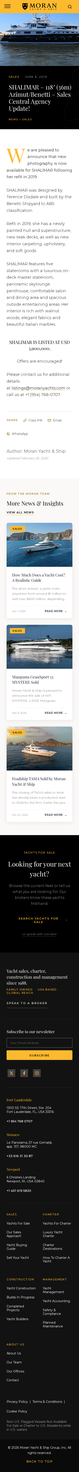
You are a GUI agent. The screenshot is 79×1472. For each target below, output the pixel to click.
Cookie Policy (17, 1411)
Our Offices (15, 1371)
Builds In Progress (20, 1297)
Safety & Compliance (52, 1312)
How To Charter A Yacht (56, 1259)
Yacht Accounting (56, 1301)
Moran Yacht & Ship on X (11, 1073)
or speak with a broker (39, 934)
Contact (13, 1380)
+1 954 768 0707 (19, 1121)
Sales (27, 119)
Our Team (14, 1362)
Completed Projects (15, 1308)
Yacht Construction (21, 1288)
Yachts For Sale (18, 1223)
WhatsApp (20, 434)
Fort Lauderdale (19, 1100)
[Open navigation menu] (7, 6)
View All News (20, 512)
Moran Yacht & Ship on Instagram (37, 1073)
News (13, 119)
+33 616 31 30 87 (20, 1156)
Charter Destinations (52, 1247)
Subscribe (39, 1055)
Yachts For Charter (57, 1223)
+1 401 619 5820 (19, 1191)
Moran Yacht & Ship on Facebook (24, 1073)
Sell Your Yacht (18, 1258)
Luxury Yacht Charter (53, 1234)
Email (57, 420)
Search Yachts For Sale (38, 920)
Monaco (13, 1134)
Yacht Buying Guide (17, 1247)
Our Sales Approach (14, 1234)
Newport (13, 1169)
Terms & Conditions (47, 1402)
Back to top (39, 1461)
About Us (14, 1353)
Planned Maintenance (53, 1324)
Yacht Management (53, 1290)
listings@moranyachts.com (38, 388)
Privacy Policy (17, 1402)
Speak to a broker (27, 1003)
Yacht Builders (17, 1319)
